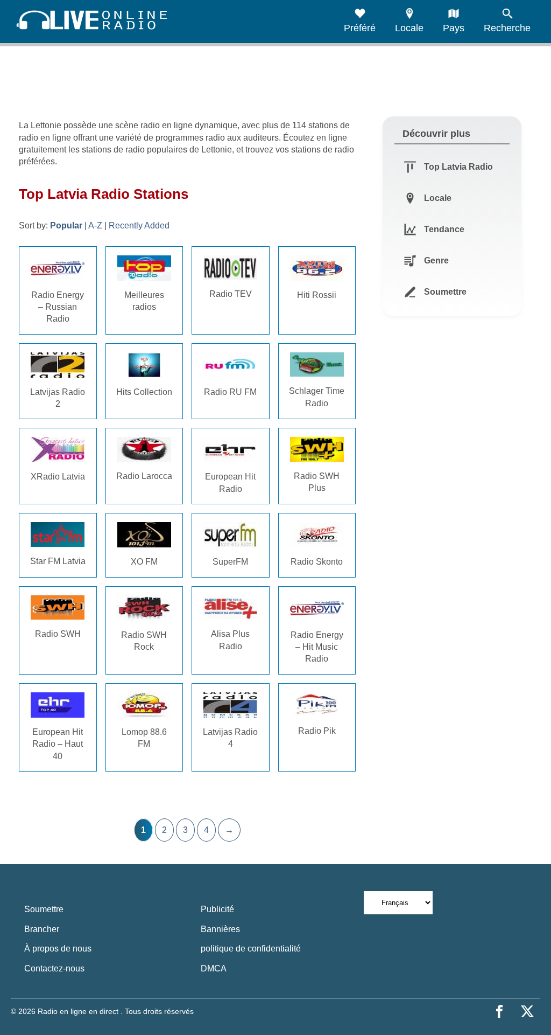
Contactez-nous (54, 968)
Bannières (220, 929)
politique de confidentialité (251, 948)
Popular (66, 225)
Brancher (41, 929)
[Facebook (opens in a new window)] (499, 1011)
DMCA (214, 968)
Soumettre (43, 909)
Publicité (217, 909)
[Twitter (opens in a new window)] (527, 1011)
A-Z (95, 225)
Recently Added (139, 225)
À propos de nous (57, 948)
